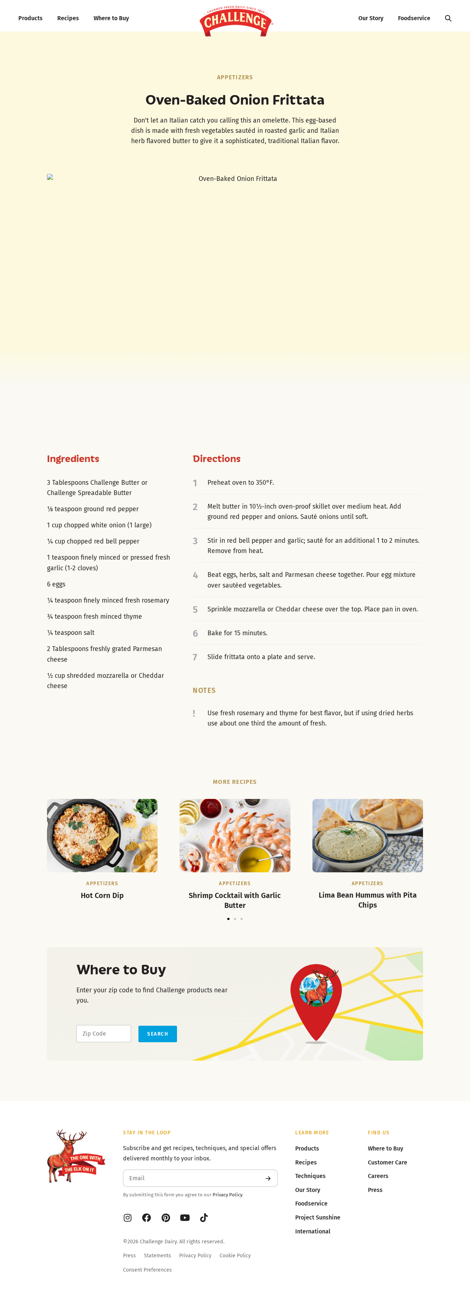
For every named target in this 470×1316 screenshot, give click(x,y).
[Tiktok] (203, 1217)
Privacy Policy (227, 1194)
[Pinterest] (165, 1217)
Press (129, 1256)
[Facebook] (146, 1217)
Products (30, 18)
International (312, 1231)
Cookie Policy (235, 1256)
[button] (228, 919)
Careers (378, 1176)
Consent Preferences (147, 1270)
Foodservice (414, 18)
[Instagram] (127, 1217)
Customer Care (387, 1162)
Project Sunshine (317, 1217)
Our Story (370, 18)
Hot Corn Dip (102, 895)
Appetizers (235, 77)
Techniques (310, 1176)
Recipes (68, 18)
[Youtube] (184, 1217)
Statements (157, 1256)
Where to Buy (111, 18)
